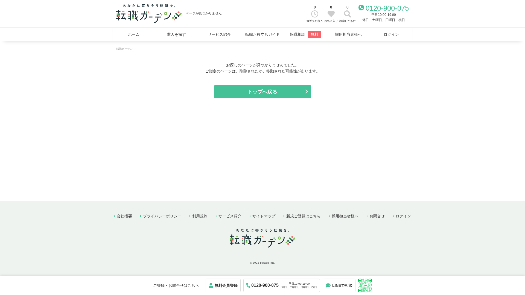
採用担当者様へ (348, 34)
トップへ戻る (262, 92)
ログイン (391, 34)
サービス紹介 (219, 34)
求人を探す (176, 34)
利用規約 (200, 216)
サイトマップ (263, 216)
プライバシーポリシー (162, 216)
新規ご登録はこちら (303, 216)
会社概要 (124, 216)
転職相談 (304, 34)
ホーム (133, 34)
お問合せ (377, 216)
